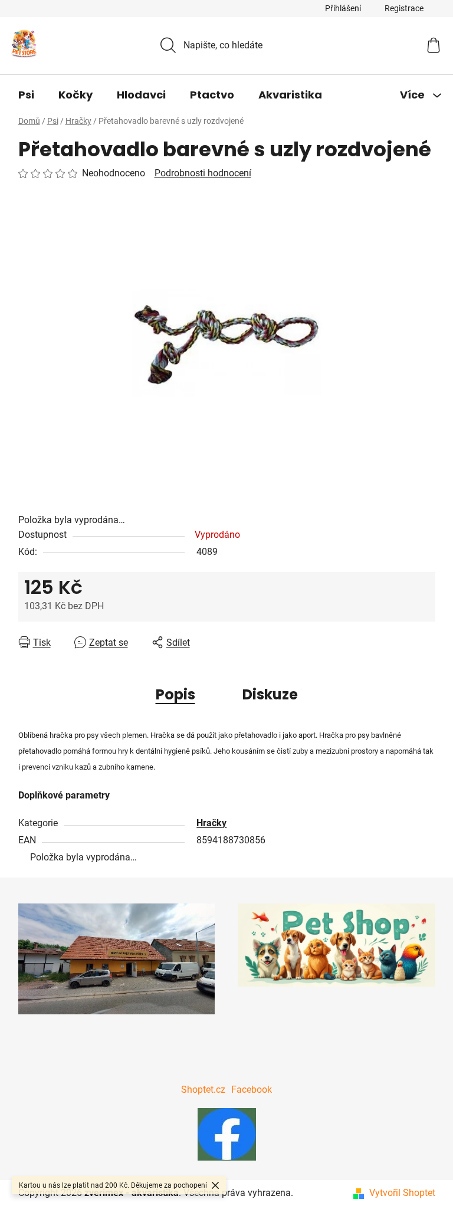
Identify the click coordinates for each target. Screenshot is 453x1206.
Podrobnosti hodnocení (203, 173)
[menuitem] (26, 95)
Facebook (251, 1089)
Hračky (211, 823)
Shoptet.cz (203, 1089)
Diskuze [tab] (270, 694)
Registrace (404, 8)
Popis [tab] (175, 694)
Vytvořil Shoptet (402, 1192)
